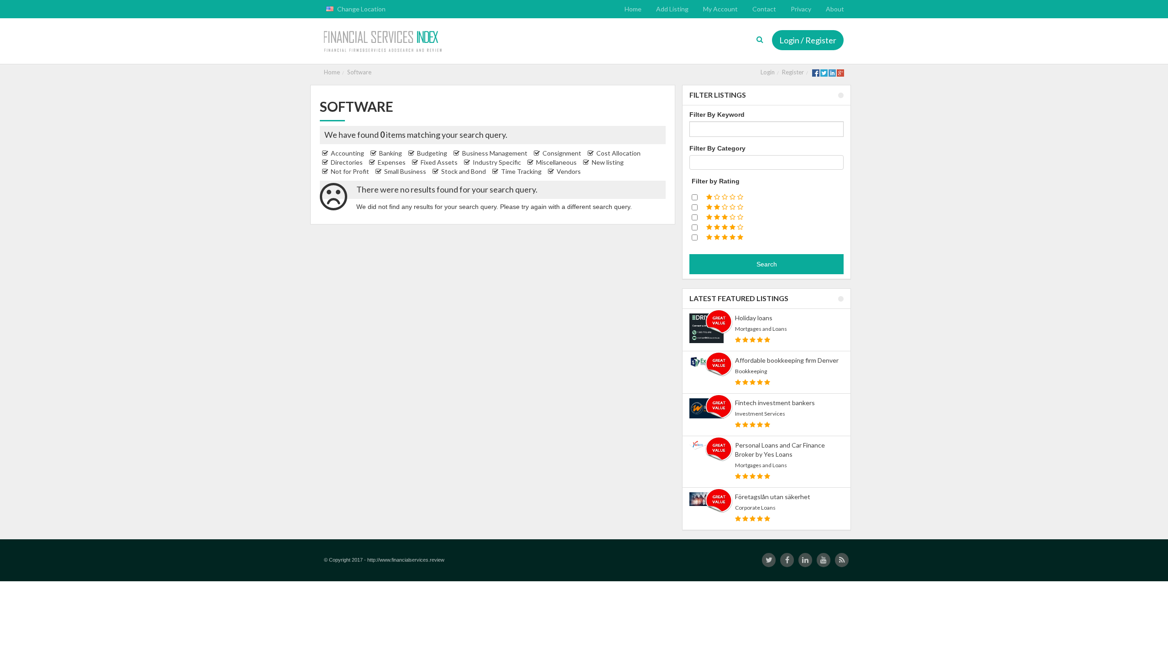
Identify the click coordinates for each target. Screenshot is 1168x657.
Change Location (361, 9)
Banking (390, 153)
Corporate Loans (755, 507)
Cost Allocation (618, 153)
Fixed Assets (439, 162)
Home (332, 72)
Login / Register (807, 40)
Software (359, 72)
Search (766, 264)
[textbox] (694, 162)
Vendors (569, 171)
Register (793, 72)
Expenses (392, 162)
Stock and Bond (463, 171)
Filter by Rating (716, 181)
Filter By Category (717, 148)
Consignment (561, 153)
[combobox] (766, 162)
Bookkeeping (751, 371)
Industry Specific (497, 162)
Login (768, 72)
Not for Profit (350, 171)
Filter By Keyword (717, 114)
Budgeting (432, 153)
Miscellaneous (556, 162)
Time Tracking (521, 171)
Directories (347, 162)
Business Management (494, 153)
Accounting (347, 153)
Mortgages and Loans (761, 328)
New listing (608, 162)
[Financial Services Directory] (384, 42)
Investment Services (760, 413)
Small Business (405, 171)
